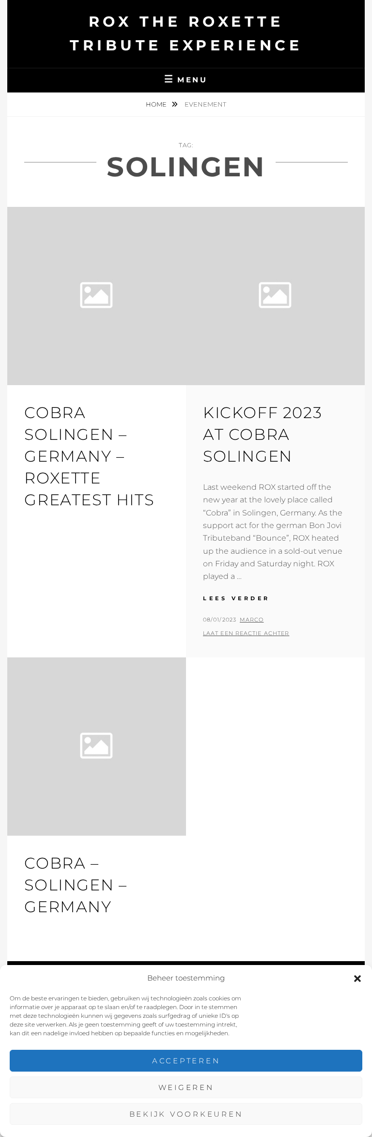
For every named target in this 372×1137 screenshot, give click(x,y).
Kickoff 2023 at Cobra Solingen (262, 434)
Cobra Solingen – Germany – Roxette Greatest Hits (89, 456)
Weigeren (186, 1087)
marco (252, 619)
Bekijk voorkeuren (186, 1114)
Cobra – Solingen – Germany (75, 885)
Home (157, 104)
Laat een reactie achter (246, 633)
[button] (357, 978)
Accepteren (186, 1060)
